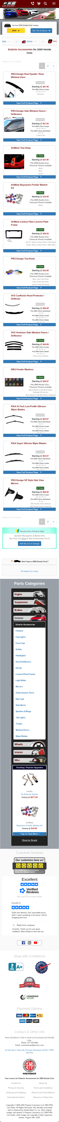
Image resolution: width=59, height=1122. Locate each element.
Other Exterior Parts (25, 693)
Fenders (19, 631)
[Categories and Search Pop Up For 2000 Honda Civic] (45, 4)
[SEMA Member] (29, 1066)
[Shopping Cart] (39, 4)
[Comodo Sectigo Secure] (29, 997)
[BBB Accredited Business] (15, 967)
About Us (43, 1083)
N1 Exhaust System (29, 794)
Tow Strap (21, 148)
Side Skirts (21, 705)
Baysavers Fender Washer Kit (29, 186)
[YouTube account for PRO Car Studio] (35, 942)
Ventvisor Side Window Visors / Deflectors (29, 334)
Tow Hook (23, 258)
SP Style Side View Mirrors (27, 482)
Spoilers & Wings (23, 711)
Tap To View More (29, 834)
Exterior (19, 618)
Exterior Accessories (25, 624)
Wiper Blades (22, 736)
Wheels (19, 744)
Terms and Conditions (43, 1088)
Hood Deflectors (23, 662)
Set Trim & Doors (40, 30)
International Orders (16, 1097)
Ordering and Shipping (16, 1092)
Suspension (21, 602)
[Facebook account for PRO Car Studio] (23, 942)
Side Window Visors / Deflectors (28, 112)
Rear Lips (20, 699)
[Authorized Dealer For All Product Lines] (43, 967)
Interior (19, 752)
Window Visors (22, 730)
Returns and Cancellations (43, 1092)
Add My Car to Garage (29, 543)
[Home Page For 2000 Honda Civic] (9, 3)
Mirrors (19, 686)
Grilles (19, 649)
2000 (14, 30)
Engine (18, 594)
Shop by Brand (29, 840)
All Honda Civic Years (29, 571)
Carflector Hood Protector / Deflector (27, 297)
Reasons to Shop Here (43, 1097)
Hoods (19, 668)
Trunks (19, 724)
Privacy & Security (16, 1088)
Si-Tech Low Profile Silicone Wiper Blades (28, 408)
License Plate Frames (25, 674)
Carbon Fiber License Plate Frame (29, 223)
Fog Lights (21, 637)
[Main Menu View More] (54, 3)
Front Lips (20, 643)
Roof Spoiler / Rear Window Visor (27, 75)
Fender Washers (22, 369)
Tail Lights (20, 717)
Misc (17, 760)
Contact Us (16, 1083)
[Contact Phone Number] (32, 4)
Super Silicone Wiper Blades (28, 443)
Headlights (21, 655)
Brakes (18, 610)
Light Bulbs (21, 680)
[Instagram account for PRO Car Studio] (29, 942)
